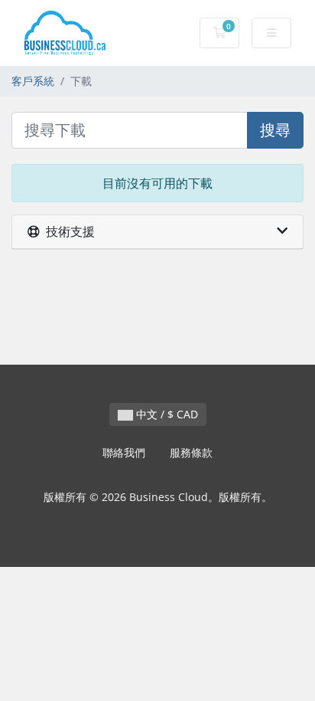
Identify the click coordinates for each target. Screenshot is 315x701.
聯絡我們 (123, 452)
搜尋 (275, 130)
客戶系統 (32, 81)
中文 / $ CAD (165, 414)
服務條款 (191, 452)
